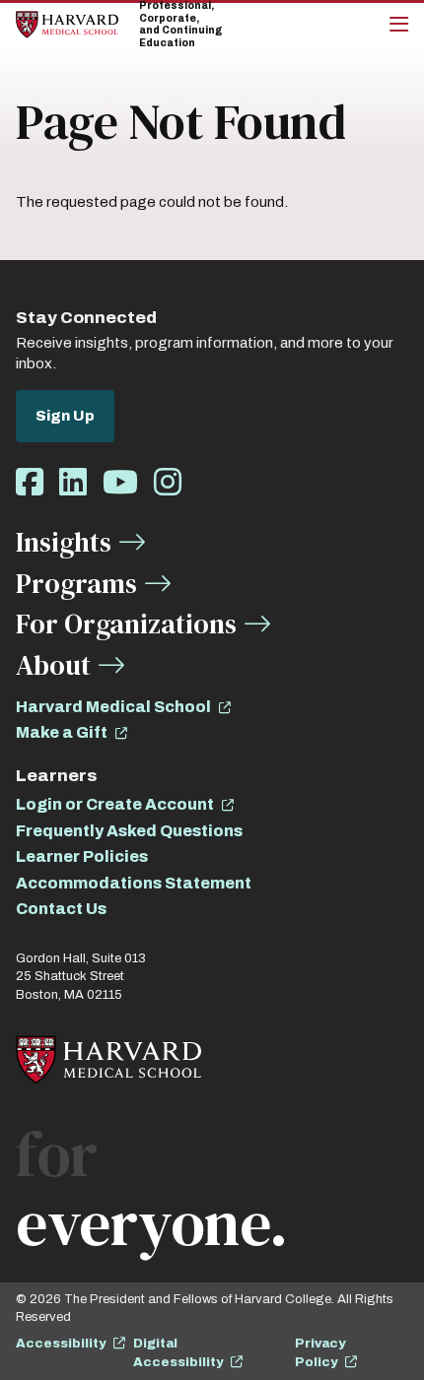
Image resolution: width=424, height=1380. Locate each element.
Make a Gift (61, 732)
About (53, 665)
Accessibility (61, 1343)
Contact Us (61, 908)
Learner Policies (82, 856)
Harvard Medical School (113, 706)
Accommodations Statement (133, 883)
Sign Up (65, 416)
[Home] (67, 24)
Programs (76, 583)
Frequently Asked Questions (129, 830)
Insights (63, 541)
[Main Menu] (398, 24)
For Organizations (126, 623)
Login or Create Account (115, 804)
